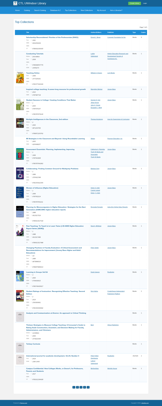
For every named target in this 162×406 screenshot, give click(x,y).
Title (27, 32)
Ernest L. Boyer (96, 37)
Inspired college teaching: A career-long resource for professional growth (56, 89)
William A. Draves (96, 73)
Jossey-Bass (111, 89)
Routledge (110, 272)
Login (145, 3)
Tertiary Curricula (33, 344)
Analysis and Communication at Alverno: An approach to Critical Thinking (56, 313)
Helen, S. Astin (95, 193)
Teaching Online (32, 73)
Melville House (112, 368)
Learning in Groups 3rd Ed (37, 272)
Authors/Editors (96, 32)
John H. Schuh (95, 105)
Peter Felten (95, 356)
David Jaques (95, 272)
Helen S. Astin (95, 188)
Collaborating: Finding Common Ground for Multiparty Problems (52, 169)
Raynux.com (23, 403)
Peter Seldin (95, 248)
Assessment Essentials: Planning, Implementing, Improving (50, 149)
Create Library (134, 3)
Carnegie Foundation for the (116, 37)
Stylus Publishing (113, 325)
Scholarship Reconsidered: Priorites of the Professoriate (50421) (52, 37)
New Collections (87, 10)
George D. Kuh (95, 100)
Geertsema (94, 358)
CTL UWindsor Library (32, 3)
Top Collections (70, 10)
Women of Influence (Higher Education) (42, 188)
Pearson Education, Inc (114, 138)
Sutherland (94, 56)
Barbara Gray (95, 168)
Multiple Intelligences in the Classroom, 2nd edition (47, 119)
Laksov (93, 361)
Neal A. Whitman (96, 226)
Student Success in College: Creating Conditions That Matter (51, 100)
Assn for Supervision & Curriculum (118, 119)
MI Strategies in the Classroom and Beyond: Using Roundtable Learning (55, 139)
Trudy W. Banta (95, 157)
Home (17, 10)
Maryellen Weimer (96, 89)
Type (134, 32)
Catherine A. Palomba (98, 149)
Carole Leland (95, 190)
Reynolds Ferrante (97, 207)
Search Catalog (40, 10)
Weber (93, 138)
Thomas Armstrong (97, 119)
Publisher (110, 32)
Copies (143, 32)
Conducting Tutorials (34, 54)
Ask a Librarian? (116, 10)
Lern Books (111, 73)
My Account (101, 10)
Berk (92, 325)
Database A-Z (55, 10)
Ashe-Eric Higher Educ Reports (117, 207)
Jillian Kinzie (95, 102)
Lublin (93, 54)
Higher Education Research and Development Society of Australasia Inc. (117, 56)
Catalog (27, 10)
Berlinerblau (95, 368)
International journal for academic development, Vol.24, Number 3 (52, 356)
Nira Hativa (94, 291)
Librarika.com (145, 403)
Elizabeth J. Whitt (96, 108)
